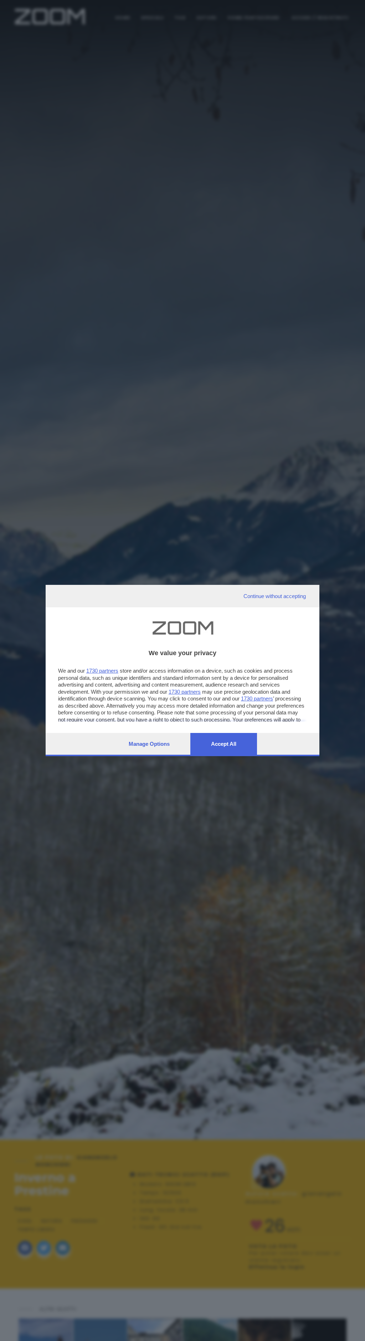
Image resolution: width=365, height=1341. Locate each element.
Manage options (149, 744)
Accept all (223, 744)
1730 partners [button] (102, 671)
